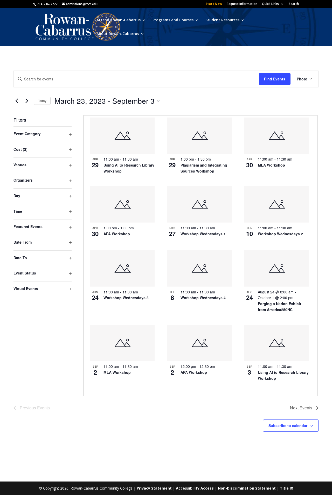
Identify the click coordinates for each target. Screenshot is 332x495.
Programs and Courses (173, 20)
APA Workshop (116, 233)
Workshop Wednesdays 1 (203, 233)
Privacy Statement (154, 488)
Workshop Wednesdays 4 (203, 297)
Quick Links (270, 4)
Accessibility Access (195, 488)
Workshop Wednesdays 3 (126, 297)
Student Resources (222, 20)
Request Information (242, 4)
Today (42, 100)
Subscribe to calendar (287, 425)
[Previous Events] (16, 101)
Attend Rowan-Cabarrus (118, 20)
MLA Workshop (271, 165)
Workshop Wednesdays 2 (280, 233)
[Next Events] (27, 101)
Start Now (213, 4)
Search (294, 4)
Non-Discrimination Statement (247, 488)
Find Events (274, 78)
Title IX (286, 488)
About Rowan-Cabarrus (117, 34)
